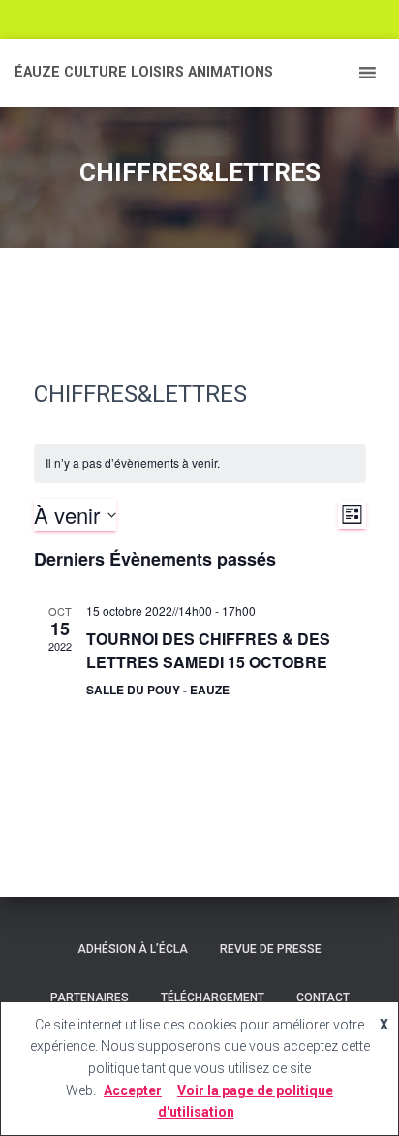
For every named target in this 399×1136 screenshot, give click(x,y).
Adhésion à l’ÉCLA (132, 949)
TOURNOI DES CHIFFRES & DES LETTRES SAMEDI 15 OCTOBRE (208, 650)
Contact (323, 997)
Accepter (133, 1090)
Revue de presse (271, 949)
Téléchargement (212, 997)
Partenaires (89, 997)
